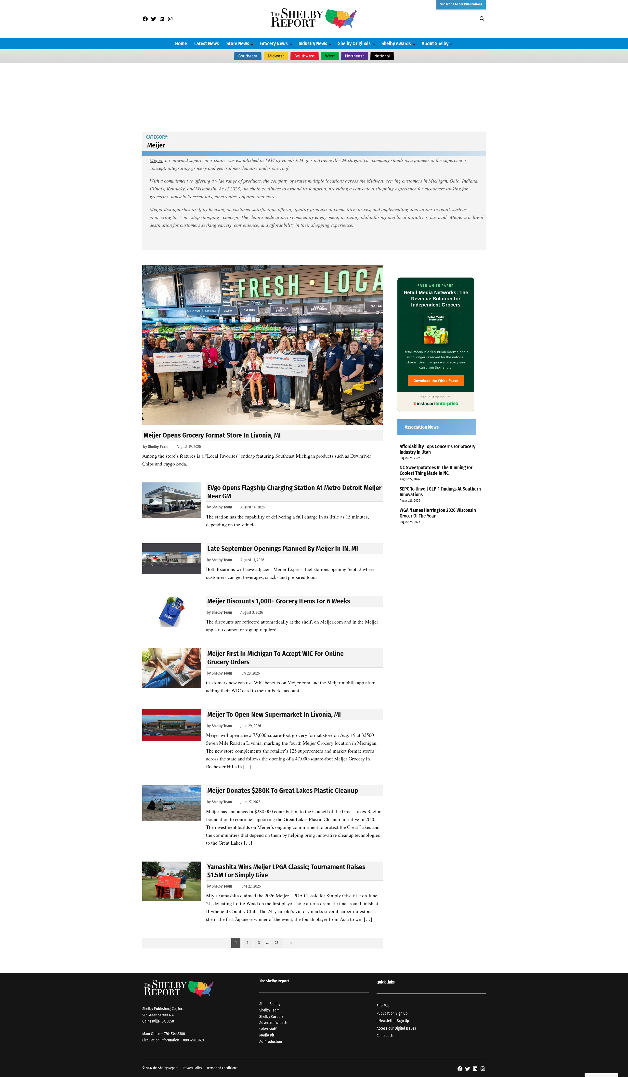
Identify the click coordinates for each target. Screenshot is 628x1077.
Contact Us (385, 1035)
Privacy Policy (192, 1068)
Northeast (354, 55)
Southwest (304, 55)
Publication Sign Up (392, 1013)
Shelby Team (158, 446)
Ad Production (270, 1041)
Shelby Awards (396, 43)
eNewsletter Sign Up (393, 1020)
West (330, 55)
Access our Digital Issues (396, 1028)
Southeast (248, 55)
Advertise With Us (273, 1022)
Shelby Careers (271, 1016)
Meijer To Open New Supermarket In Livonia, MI (274, 714)
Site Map (384, 1005)
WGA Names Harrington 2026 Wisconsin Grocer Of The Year (438, 513)
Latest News (206, 43)
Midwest (276, 55)
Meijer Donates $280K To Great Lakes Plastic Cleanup (282, 790)
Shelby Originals (354, 43)
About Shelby (435, 43)
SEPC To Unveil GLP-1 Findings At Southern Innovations (440, 491)
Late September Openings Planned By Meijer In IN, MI (282, 549)
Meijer (156, 160)
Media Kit (266, 1035)
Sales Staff (267, 1029)
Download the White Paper (436, 381)
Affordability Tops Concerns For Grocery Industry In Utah (437, 449)
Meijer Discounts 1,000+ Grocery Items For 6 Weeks (278, 601)
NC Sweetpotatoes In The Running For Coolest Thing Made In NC (436, 470)
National (382, 55)
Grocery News (274, 43)
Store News (237, 43)
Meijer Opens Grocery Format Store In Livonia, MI (212, 435)
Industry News (313, 43)
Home (181, 43)
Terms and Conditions (222, 1068)
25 (276, 942)
